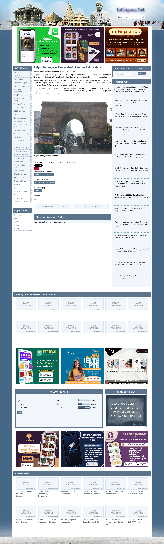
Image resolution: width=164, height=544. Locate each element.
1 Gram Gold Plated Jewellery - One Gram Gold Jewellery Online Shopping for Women (131, 115)
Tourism (38, 190)
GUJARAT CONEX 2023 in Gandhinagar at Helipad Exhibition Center (130, 209)
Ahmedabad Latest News (44, 182)
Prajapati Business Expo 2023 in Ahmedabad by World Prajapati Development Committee (131, 250)
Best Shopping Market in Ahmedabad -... (70, 520)
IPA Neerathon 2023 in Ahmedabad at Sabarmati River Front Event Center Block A (131, 196)
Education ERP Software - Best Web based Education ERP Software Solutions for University (130, 102)
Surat (16, 222)
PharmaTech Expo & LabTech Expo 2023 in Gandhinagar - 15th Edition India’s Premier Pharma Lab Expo (130, 183)
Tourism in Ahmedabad (44, 174)
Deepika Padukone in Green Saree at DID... (91, 520)
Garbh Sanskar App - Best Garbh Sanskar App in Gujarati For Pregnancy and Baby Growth (132, 169)
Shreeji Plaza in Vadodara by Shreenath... (44, 493)
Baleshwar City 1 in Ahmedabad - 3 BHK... (69, 492)
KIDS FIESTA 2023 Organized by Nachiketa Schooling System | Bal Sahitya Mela (130, 263)
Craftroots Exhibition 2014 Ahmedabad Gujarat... (24, 493)
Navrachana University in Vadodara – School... (47, 520)
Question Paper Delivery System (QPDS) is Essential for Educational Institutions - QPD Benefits (130, 224)
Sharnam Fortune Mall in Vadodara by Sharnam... (92, 492)
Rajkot (16, 218)
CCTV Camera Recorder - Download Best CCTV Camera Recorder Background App (130, 155)
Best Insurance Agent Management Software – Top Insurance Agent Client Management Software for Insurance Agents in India (131, 89)
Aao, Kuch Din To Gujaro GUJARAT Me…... (137, 520)
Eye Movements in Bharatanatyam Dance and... (114, 521)
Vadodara (17, 225)
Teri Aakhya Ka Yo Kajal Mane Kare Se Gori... (114, 492)
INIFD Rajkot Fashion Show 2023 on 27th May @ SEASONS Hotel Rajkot (131, 236)
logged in (47, 222)
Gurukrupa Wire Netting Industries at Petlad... (137, 492)
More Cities (18, 229)
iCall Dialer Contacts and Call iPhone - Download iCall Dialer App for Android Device (131, 128)
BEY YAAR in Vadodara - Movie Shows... (25, 520)
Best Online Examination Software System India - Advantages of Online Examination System (130, 143)
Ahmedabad (18, 215)
